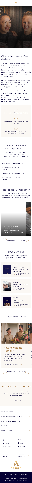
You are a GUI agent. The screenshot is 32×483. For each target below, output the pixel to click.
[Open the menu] (2, 3)
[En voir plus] (22, 233)
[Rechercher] (30, 3)
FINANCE (4, 426)
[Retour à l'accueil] (16, 464)
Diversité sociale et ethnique (13, 173)
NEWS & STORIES (6, 430)
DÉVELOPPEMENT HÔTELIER (10, 421)
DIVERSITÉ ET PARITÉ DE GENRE (12, 163)
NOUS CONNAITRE (7, 412)
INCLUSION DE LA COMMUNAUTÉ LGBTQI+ (12, 178)
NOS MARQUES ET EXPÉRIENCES (11, 416)
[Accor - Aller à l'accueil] (16, 3)
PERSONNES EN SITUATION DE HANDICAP (11, 168)
